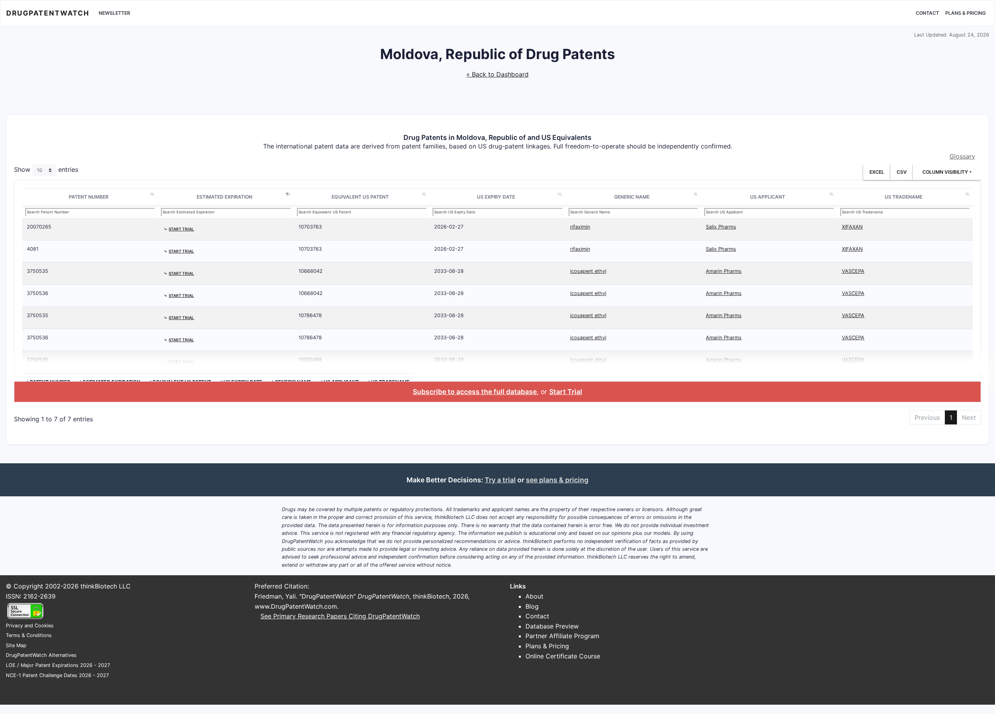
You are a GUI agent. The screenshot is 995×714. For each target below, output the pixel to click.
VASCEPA (853, 271)
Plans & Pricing (965, 13)
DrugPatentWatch (47, 13)
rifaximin (580, 227)
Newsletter (114, 13)
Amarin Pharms (724, 271)
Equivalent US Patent (360, 197)
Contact (927, 13)
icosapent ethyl (588, 271)
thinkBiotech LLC (105, 586)
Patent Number (88, 197)
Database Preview (552, 626)
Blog (532, 606)
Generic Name (631, 197)
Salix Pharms (721, 227)
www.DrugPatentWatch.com (296, 606)
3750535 (37, 271)
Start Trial (565, 392)
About (534, 596)
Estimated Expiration (224, 197)
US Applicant (767, 197)
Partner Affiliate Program (562, 636)
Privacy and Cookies (30, 625)
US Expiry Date (496, 197)
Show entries (46, 170)
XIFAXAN (852, 227)
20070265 (39, 227)
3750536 (37, 293)
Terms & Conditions (29, 635)
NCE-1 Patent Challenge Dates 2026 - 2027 (57, 675)
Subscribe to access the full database (475, 392)
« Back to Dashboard (497, 74)
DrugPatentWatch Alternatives (41, 655)
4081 (32, 249)
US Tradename (903, 197)
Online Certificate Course (562, 656)
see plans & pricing (557, 480)
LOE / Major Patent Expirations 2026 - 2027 (58, 665)
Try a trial (500, 480)
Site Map (16, 645)
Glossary (962, 156)
